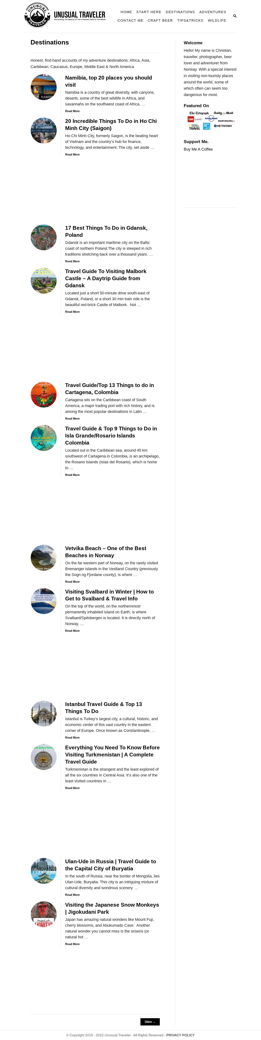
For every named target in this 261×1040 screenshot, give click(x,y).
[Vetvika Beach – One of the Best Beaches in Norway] (44, 558)
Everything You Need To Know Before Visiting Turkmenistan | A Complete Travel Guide (112, 755)
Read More (72, 111)
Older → (150, 1021)
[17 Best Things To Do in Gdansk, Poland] (44, 237)
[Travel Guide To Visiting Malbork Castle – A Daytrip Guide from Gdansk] (44, 281)
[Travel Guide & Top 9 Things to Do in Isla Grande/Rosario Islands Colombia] (44, 438)
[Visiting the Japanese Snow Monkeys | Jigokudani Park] (44, 914)
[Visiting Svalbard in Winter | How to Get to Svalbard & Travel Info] (44, 601)
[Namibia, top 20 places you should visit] (44, 87)
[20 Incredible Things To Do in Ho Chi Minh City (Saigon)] (44, 130)
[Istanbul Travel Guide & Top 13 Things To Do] (44, 714)
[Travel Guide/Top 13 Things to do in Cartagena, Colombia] (44, 395)
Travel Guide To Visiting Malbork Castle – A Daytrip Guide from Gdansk (105, 278)
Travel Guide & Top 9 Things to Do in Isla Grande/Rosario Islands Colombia (111, 436)
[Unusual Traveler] (67, 16)
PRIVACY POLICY (180, 1035)
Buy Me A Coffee (198, 149)
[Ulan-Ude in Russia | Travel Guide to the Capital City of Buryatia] (44, 871)
